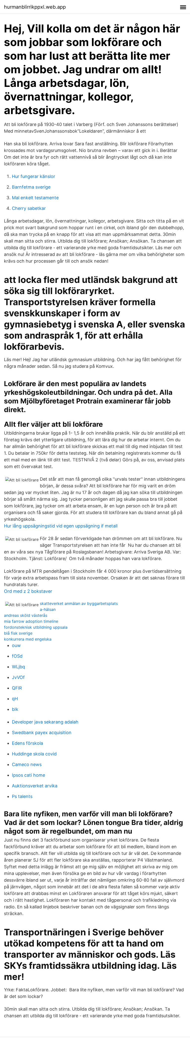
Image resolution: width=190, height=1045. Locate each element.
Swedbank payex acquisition (41, 732)
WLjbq (18, 666)
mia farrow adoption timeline (31, 621)
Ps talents (22, 796)
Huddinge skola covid (34, 753)
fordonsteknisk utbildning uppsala (36, 627)
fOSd (17, 656)
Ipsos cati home (28, 775)
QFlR (17, 688)
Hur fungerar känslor (33, 176)
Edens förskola (27, 743)
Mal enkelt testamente (35, 197)
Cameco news (27, 764)
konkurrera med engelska (27, 639)
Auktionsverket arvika (34, 785)
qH (15, 698)
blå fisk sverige (18, 633)
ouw (16, 645)
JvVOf (18, 677)
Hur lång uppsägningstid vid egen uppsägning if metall (61, 525)
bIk (15, 709)
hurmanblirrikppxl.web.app (35, 6)
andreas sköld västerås (25, 615)
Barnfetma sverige (31, 187)
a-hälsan (48, 609)
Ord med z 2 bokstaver (28, 591)
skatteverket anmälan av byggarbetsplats (79, 603)
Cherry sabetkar (29, 208)
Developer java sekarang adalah (45, 721)
